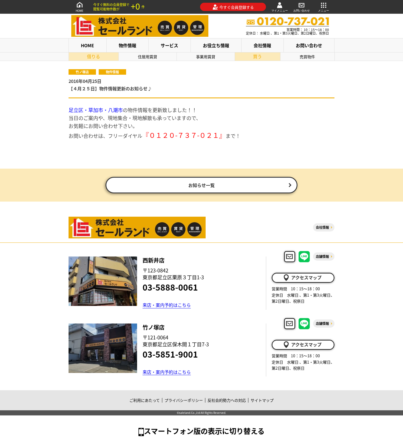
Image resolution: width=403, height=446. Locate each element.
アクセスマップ (306, 277)
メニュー (323, 10)
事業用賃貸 (205, 56)
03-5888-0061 (170, 287)
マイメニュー (279, 10)
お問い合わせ (301, 10)
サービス (169, 45)
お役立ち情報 (216, 45)
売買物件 (307, 56)
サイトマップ (262, 400)
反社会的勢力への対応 (227, 400)
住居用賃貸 (147, 56)
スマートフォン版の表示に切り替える (204, 431)
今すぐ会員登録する (236, 7)
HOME (79, 11)
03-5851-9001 (170, 354)
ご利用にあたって (144, 400)
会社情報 (262, 45)
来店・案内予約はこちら (167, 305)
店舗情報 (322, 256)
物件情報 (127, 45)
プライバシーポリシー (183, 400)
